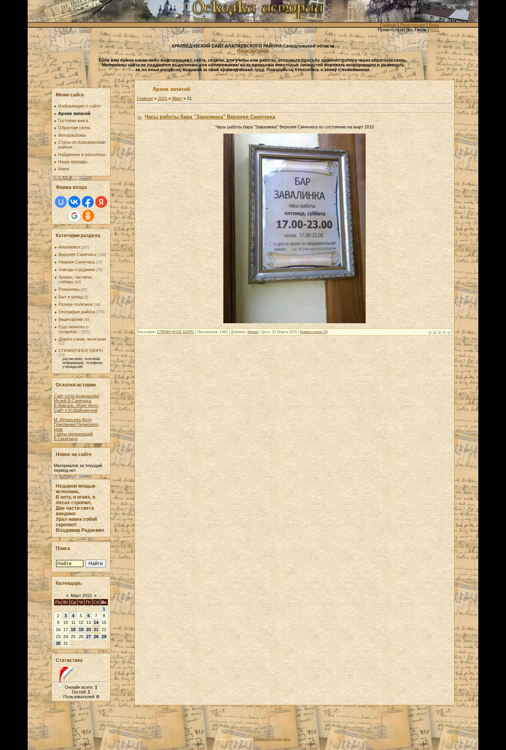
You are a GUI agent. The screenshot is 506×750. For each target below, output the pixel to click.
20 (88, 629)
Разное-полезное (76, 304)
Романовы (69, 289)
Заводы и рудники (77, 269)
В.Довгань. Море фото (76, 405)
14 (96, 622)
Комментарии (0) (314, 332)
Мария (253, 332)
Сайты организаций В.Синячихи (73, 436)
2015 (162, 98)
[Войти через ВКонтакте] (74, 202)
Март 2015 (81, 595)
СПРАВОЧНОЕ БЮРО (81, 350)
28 (96, 636)
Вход (434, 25)
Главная (388, 25)
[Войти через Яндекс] (101, 202)
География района (77, 311)
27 (88, 636)
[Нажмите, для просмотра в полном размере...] (294, 321)
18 (73, 629)
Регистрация (412, 25)
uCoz (286, 739)
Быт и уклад (71, 296)
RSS (434, 29)
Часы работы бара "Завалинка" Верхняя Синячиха (210, 117)
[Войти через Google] (74, 215)
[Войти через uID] (61, 202)
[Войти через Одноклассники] (88, 216)
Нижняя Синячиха (77, 262)
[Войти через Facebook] (88, 202)
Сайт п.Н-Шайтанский (76, 410)
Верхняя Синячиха (77, 254)
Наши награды (253, 50)
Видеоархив (71, 319)
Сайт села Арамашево (76, 396)
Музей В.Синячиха (72, 400)
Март (177, 98)
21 (96, 629)
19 (81, 629)
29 (104, 636)
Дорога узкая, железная (82, 339)
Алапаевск (69, 247)
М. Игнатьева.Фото (73, 419)
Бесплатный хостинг (267, 739)
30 (58, 643)
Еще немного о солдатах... (74, 329)
